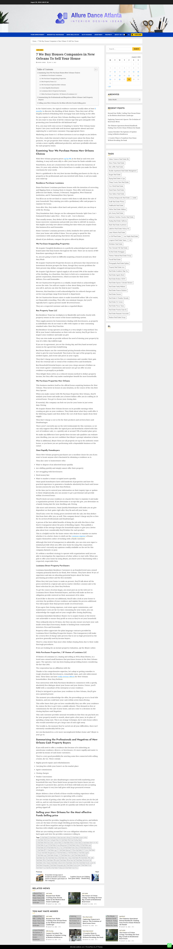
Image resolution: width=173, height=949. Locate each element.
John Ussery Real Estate (116, 213)
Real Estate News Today (65, 858)
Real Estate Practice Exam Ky (118, 310)
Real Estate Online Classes (43, 863)
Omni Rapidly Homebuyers (50, 88)
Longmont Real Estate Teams (117, 240)
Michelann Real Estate (115, 244)
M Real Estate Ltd (41, 848)
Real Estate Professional (58, 868)
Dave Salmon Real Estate (116, 194)
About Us (118, 35)
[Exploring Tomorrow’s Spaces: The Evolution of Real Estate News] (75, 921)
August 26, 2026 (52, 904)
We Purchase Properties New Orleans (54, 85)
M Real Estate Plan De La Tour (55, 848)
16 (138, 72)
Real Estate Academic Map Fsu (118, 271)
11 (115, 72)
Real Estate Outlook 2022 (58, 863)
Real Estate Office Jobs (53, 860)
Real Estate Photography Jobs (58, 865)
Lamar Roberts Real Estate (117, 232)
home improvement (37, 35)
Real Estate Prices (86, 865)
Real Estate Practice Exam (73, 865)
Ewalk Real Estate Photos (116, 202)
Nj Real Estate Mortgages (117, 252)
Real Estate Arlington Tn (54, 855)
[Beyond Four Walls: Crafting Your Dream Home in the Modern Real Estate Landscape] (38, 898)
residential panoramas (55, 35)
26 (119, 79)
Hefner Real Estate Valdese (117, 209)
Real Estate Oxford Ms (72, 863)
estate (134, 198)
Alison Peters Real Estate (116, 163)
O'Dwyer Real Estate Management (45, 853)
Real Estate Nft (76, 858)
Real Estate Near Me (42, 858)
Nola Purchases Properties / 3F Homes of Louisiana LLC (59, 94)
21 (129, 76)
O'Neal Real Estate (61, 853)
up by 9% (68, 159)
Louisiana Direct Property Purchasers (54, 91)
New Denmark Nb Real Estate (118, 248)
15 (133, 72)
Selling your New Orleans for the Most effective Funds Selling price (62, 103)
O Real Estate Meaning (64, 850)
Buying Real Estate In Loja (117, 178)
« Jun (109, 86)
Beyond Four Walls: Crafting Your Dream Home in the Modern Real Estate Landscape (55, 899)
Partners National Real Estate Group (120, 256)
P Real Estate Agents (83, 853)
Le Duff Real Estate (115, 236)
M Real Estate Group (42, 845)
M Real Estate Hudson (73, 845)
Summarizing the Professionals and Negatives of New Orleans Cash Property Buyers (65, 98)
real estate (40, 50)
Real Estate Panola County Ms (87, 863)
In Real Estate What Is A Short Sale (72, 843)
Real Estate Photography (43, 865)
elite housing (87, 35)
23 (138, 76)
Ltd (130, 240)
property (108, 35)
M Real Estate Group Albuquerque (58, 845)
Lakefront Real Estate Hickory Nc (119, 229)
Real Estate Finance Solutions (118, 290)
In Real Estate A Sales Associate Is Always (59, 837)
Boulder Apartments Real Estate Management (123, 171)
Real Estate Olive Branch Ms (84, 860)
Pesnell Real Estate (115, 259)
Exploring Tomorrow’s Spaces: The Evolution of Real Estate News (92, 921)
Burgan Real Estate (114, 175)
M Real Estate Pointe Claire (71, 848)
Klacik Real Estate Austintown (118, 225)
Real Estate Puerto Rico (72, 868)
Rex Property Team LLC (49, 81)
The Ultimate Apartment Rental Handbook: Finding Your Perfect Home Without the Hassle (129, 922)
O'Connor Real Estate (88, 850)
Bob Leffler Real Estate (116, 167)
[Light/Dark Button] (125, 35)
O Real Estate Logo (52, 850)
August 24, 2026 (88, 904)
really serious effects (66, 677)
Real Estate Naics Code (68, 855)
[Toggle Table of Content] (95, 69)
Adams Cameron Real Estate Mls (119, 159)
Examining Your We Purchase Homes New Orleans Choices (59, 73)
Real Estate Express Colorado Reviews (121, 283)
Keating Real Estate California (118, 221)
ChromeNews (89, 947)
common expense (79, 536)
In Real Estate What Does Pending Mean (70, 840)
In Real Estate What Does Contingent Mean (48, 840)
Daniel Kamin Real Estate (116, 190)
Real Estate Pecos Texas (116, 306)
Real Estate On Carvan (116, 302)
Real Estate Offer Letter (88, 858)
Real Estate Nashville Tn (81, 855)
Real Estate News (53, 858)
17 (110, 76)
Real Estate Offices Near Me (67, 860)
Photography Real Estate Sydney (119, 263)
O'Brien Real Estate (77, 850)
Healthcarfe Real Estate (116, 205)
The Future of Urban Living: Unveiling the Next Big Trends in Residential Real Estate (92, 899)
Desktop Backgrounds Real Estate (119, 198)
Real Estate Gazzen (115, 294)
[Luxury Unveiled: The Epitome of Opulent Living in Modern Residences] (38, 935)
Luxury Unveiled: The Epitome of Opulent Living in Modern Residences (56, 935)
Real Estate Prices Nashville (44, 868)
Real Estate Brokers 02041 (117, 279)
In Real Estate (44, 837)
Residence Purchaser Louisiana (52, 75)
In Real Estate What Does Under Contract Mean (49, 843)
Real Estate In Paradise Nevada (118, 298)
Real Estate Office (41, 860)
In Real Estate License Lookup (79, 837)
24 (110, 79)
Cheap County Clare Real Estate (119, 182)
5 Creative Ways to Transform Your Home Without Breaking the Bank (93, 935)
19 (119, 76)
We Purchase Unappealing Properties (54, 78)
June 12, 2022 (52, 62)
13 (124, 72)
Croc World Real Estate (116, 186)
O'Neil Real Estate (72, 853)
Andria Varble (41, 62)
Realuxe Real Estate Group (117, 317)
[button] (129, 34)
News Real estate (73, 35)
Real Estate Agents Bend (116, 275)
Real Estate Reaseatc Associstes (119, 314)
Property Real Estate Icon (116, 267)
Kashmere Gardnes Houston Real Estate (121, 217)
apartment (98, 35)
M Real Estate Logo (86, 845)
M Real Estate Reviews (85, 848)
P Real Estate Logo (41, 855)
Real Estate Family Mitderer (117, 287)
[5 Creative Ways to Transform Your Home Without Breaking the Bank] (75, 935)
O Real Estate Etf (41, 850)
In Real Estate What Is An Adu (90, 843)
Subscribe (138, 35)
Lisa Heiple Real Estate (131, 236)
